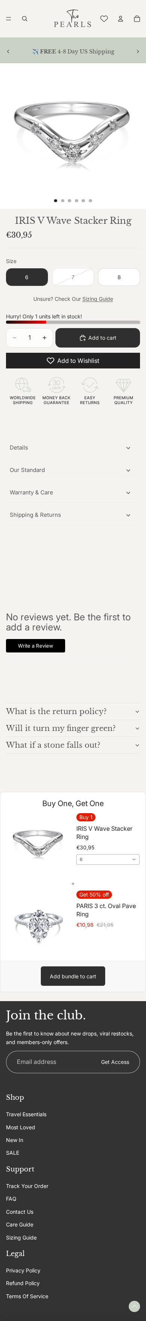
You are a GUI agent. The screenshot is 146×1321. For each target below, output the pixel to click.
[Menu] (8, 18)
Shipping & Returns (35, 514)
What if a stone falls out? (53, 745)
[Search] (24, 18)
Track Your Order (27, 1186)
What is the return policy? (56, 711)
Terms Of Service (27, 1296)
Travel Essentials (26, 1114)
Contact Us (19, 1212)
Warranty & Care (31, 492)
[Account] (120, 18)
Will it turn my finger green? (61, 728)
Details (19, 447)
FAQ (11, 1198)
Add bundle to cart (73, 976)
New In (14, 1140)
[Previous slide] (8, 51)
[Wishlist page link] (104, 18)
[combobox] (108, 859)
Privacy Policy (23, 1270)
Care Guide (19, 1224)
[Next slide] (138, 51)
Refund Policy (23, 1283)
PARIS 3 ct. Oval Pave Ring (106, 910)
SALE (12, 1152)
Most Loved (20, 1127)
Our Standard (27, 469)
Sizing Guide (97, 299)
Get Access (115, 1062)
